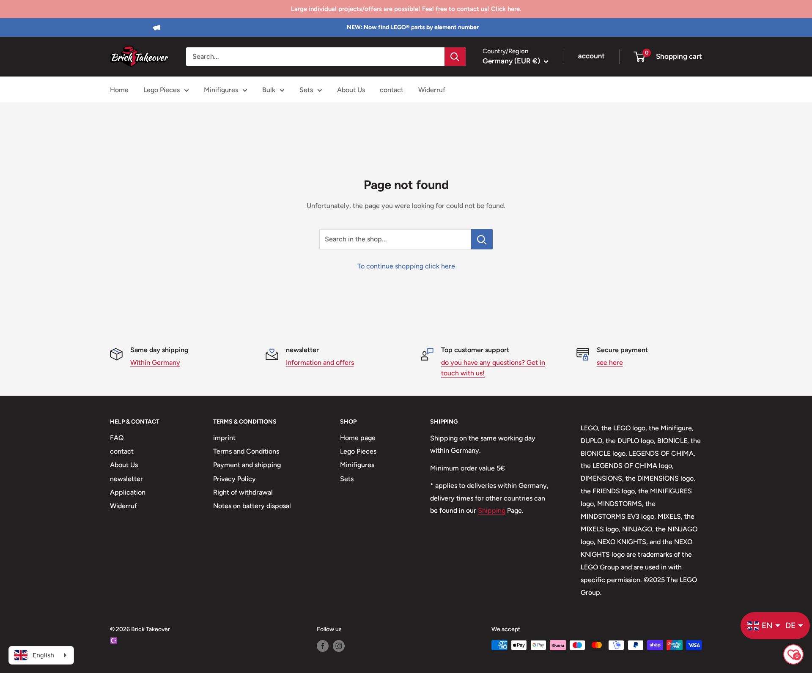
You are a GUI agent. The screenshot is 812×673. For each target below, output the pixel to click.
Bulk (268, 90)
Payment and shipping (247, 465)
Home (119, 90)
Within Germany (155, 362)
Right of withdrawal (243, 492)
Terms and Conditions (246, 451)
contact (391, 90)
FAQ (117, 438)
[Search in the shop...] (482, 239)
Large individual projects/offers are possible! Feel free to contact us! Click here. (406, 9)
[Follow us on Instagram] (339, 646)
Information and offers (320, 362)
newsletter (126, 479)
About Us (351, 90)
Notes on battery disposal (252, 506)
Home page (358, 438)
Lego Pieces (161, 90)
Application (127, 492)
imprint (224, 438)
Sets (306, 90)
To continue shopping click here (406, 266)
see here (610, 362)
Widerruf (431, 90)
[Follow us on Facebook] (323, 646)
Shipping (491, 510)
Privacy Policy (234, 479)
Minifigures (221, 90)
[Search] (455, 56)
